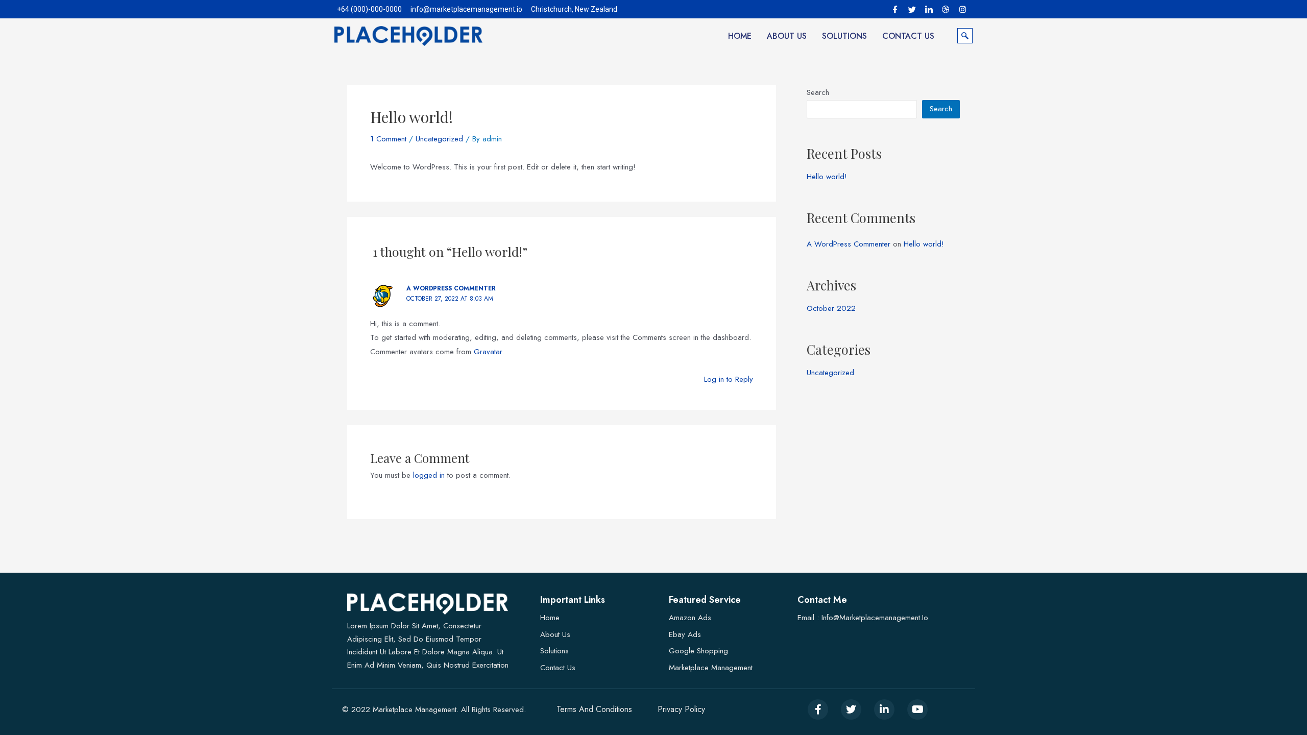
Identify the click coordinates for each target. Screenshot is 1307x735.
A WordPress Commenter (451, 288)
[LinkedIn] (928, 8)
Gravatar (488, 351)
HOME (740, 36)
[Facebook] (895, 8)
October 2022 (831, 308)
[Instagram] (962, 8)
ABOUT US (787, 36)
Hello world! (827, 176)
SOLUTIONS (844, 36)
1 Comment (388, 138)
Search (818, 92)
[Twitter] (911, 8)
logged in (429, 475)
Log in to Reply (728, 379)
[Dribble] (945, 8)
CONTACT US (908, 36)
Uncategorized (439, 138)
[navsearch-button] (965, 35)
